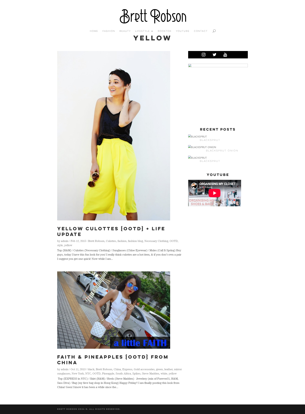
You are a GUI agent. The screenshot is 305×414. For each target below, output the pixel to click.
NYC (88, 373)
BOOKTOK (165, 31)
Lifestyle (142, 31)
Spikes (136, 373)
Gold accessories (144, 369)
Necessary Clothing (156, 240)
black (91, 369)
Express (127, 369)
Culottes (111, 240)
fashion (122, 240)
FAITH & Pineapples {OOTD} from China (113, 360)
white (164, 373)
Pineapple (108, 373)
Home (94, 31)
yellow (68, 245)
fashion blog (135, 240)
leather (168, 369)
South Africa (123, 373)
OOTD (174, 240)
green (159, 369)
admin (64, 240)
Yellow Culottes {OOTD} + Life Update (111, 231)
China (117, 369)
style (60, 245)
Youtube (183, 31)
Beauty (125, 31)
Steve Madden (150, 373)
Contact (201, 31)
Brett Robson (96, 240)
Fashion (109, 31)
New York (78, 373)
